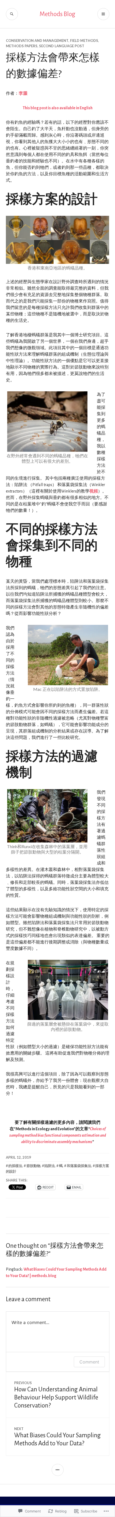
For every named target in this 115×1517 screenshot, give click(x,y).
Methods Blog (57, 14)
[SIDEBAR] (58, 1470)
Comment (89, 1362)
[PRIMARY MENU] (103, 14)
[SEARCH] (12, 14)
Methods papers (21, 46)
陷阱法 (49, 1166)
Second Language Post (61, 46)
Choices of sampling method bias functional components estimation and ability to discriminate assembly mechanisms (57, 1135)
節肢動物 (33, 1166)
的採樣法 (15, 1166)
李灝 (23, 93)
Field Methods (84, 40)
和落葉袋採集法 (79, 1166)
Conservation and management (37, 40)
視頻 (93, 491)
